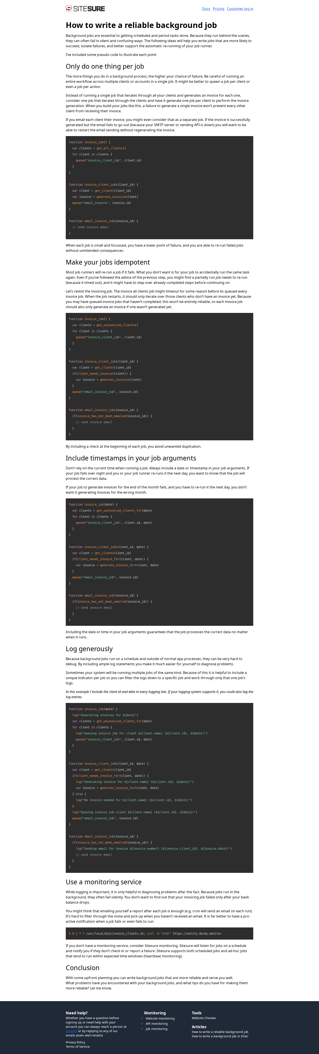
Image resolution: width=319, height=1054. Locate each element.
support (72, 1031)
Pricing (218, 8)
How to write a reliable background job (220, 1032)
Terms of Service (78, 1046)
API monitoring (157, 1023)
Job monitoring (157, 1029)
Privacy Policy (75, 1042)
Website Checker (204, 1018)
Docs (206, 8)
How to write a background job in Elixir (220, 1036)
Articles (199, 1026)
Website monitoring (160, 1018)
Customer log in (240, 8)
